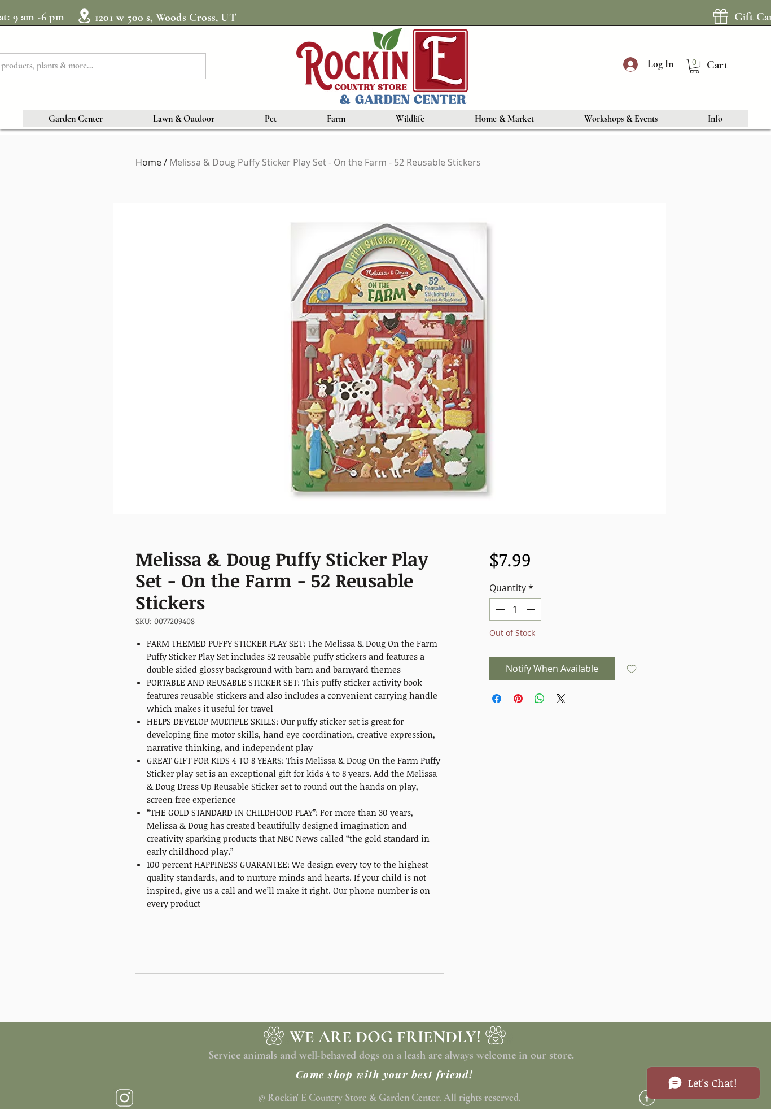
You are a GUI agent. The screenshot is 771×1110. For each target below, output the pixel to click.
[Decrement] (499, 609)
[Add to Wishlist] (631, 668)
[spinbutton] (515, 609)
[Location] (84, 15)
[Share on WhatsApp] (539, 698)
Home (148, 162)
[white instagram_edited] (124, 1098)
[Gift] (720, 16)
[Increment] (532, 609)
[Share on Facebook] (496, 698)
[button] (694, 66)
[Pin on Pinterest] (518, 698)
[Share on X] (561, 698)
